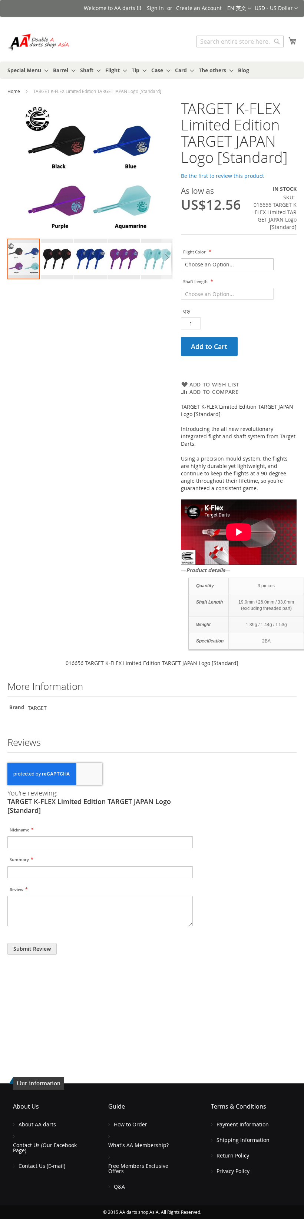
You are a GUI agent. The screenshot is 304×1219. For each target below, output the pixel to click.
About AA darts (37, 1124)
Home (13, 91)
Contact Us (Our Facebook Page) (45, 1148)
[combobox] (240, 41)
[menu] (152, 70)
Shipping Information (243, 1139)
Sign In (155, 7)
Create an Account (199, 7)
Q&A (119, 1186)
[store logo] (38, 42)
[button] (276, 8)
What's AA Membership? (138, 1145)
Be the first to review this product (222, 175)
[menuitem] (26, 70)
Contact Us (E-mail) (42, 1165)
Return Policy (233, 1155)
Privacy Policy (233, 1171)
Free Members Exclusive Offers (138, 1168)
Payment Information (243, 1124)
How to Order (130, 1124)
